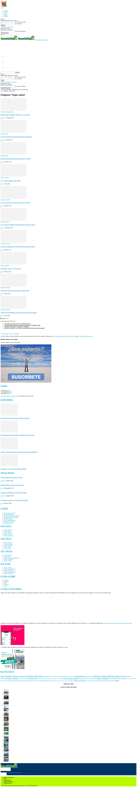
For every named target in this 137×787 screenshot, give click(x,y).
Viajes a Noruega (8, 530)
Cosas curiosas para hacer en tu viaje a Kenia (15, 203)
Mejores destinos (5, 177)
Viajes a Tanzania (53, 680)
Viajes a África (79, 680)
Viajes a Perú (46, 680)
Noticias (124, 676)
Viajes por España (96, 680)
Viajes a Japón (7, 542)
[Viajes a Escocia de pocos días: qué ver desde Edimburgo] (9, 449)
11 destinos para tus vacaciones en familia (14, 500)
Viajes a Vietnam (8, 545)
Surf (19, 678)
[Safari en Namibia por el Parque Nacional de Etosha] (13, 242)
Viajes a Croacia (8, 534)
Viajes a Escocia (8, 567)
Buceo (3, 676)
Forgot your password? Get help (9, 82)
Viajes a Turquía (61, 680)
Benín (5, 586)
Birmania (6, 580)
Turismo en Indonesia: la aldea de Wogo (14, 493)
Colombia (6, 584)
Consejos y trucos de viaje (7, 111)
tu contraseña (18, 23)
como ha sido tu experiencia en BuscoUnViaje (63, 336)
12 (1, 482)
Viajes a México (28, 680)
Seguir (10, 392)
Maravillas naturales (89, 676)
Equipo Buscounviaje (54, 676)
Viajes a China (7, 560)
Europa (5, 15)
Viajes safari (111, 680)
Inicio (2, 91)
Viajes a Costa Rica (9, 573)
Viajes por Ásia (7, 783)
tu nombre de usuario (20, 22)
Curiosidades (46, 676)
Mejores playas (114, 676)
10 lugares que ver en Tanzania (11, 268)
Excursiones (62, 676)
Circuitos (6, 10)
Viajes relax (103, 680)
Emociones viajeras (5, 199)
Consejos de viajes (34, 676)
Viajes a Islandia (8, 532)
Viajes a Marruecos (8, 535)
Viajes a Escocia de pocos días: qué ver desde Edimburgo (19, 452)
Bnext (86, 623)
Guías (5, 13)
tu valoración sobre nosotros (85, 336)
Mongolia (6, 581)
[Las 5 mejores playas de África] (13, 176)
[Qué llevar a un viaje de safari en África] (9, 465)
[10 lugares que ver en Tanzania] (13, 264)
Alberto (2, 480)
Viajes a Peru (7, 556)
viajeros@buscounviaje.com (14, 772)
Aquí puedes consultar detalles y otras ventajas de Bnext (118, 623)
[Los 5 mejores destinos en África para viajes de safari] (13, 220)
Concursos (22, 676)
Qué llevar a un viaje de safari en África (13, 469)
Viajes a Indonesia (91, 678)
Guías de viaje (7, 780)
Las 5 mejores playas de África (11, 181)
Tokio (5, 583)
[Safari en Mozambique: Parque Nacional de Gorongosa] (13, 308)
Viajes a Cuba (7, 546)
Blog (5, 778)
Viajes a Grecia (82, 678)
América (6, 16)
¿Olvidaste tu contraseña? (7, 27)
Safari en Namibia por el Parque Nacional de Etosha (18, 246)
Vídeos (116, 680)
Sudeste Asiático (12, 678)
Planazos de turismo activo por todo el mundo (16, 159)
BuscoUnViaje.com (9, 777)
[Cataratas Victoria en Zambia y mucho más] (13, 286)
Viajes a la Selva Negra (9, 569)
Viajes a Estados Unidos (10, 572)
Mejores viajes (4, 133)
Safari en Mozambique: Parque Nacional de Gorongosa (19, 312)
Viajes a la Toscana (8, 570)
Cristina (3, 118)
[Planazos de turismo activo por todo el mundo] (13, 154)
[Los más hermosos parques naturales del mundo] (13, 132)
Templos (22, 678)
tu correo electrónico (20, 31)
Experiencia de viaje (70, 676)
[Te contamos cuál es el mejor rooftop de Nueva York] (9, 432)
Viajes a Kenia (129, 678)
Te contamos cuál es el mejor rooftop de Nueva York (17, 435)
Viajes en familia (88, 680)
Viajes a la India (8, 555)
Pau (2, 161)
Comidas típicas (11, 676)
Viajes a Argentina (8, 544)
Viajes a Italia (7, 531)
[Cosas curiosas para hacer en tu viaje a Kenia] (13, 198)
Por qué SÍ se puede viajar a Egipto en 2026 (15, 418)
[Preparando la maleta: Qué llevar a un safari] (13, 110)
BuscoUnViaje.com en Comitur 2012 (12, 485)
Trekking (26, 678)
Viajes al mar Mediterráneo (9, 680)
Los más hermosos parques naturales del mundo (16, 137)
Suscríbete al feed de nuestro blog (9, 396)
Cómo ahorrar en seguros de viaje (12, 477)
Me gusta (9, 390)
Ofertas (5, 12)
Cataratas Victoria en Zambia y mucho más (15, 290)
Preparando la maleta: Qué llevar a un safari (15, 115)
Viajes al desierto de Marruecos (11, 558)
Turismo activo (33, 678)
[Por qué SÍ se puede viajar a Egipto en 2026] (9, 415)
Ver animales (40, 678)
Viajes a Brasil (7, 548)
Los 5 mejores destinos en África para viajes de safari (18, 225)
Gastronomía (79, 676)
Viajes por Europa (8, 781)
